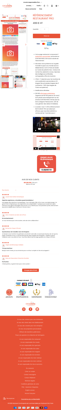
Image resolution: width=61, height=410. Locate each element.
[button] (33, 2)
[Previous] (3, 44)
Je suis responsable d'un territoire (30, 355)
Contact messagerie (30, 374)
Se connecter (30, 368)
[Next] (26, 44)
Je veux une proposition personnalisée (30, 329)
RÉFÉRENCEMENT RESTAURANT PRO (43, 16)
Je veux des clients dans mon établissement (30, 322)
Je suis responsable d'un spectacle (30, 345)
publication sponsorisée (42, 56)
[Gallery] (14, 51)
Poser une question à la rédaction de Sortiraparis (29, 335)
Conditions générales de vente (30, 384)
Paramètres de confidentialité (30, 399)
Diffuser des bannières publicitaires (29, 332)
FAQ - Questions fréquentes (30, 387)
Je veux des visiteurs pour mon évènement (30, 319)
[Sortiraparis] (7, 6)
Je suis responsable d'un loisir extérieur (30, 361)
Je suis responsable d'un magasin (30, 351)
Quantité (35, 29)
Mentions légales (30, 381)
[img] (5, 194)
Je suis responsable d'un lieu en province (30, 364)
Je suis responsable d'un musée (29, 342)
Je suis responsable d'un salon (30, 348)
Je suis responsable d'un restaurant (30, 339)
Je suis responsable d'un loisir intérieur (30, 358)
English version (29, 390)
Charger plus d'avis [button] (30, 270)
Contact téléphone (30, 377)
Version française (30, 393)
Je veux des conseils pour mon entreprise (29, 325)
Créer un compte (30, 371)
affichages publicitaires (47, 93)
